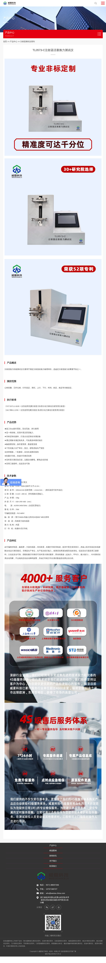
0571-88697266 (52, 885)
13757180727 (51, 889)
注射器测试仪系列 (27, 41)
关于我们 (53, 861)
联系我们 (53, 866)
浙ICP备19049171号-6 (53, 954)
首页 (5, 41)
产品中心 (13, 41)
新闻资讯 (53, 856)
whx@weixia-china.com (55, 893)
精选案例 (53, 850)
